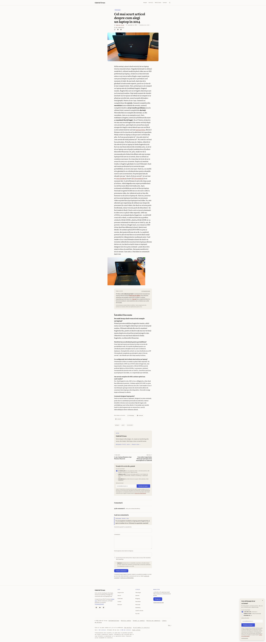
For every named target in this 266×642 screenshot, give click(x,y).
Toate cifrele (136, 630)
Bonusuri (120, 604)
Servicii (151, 2)
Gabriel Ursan (100, 2)
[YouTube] (99, 607)
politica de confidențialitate (140, 493)
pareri (123, 425)
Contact (165, 2)
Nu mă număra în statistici (141, 627)
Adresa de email (119, 483)
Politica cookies (126, 620)
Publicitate (158, 2)
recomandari (130, 425)
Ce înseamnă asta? (145, 291)
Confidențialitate (113, 620)
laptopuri (117, 425)
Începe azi (157, 599)
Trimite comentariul (121, 570)
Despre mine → (136, 444)
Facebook (141, 415)
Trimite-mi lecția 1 (143, 486)
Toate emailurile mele (158, 602)
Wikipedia (119, 444)
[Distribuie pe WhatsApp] (114, 29)
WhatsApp (131, 415)
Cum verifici (128, 627)
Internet (137, 595)
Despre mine (121, 592)
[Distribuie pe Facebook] (117, 29)
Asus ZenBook (121, 178)
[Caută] (169, 2)
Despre (145, 2)
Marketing (137, 607)
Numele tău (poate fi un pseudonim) (122, 527)
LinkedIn (119, 419)
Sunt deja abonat (244, 638)
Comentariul (117, 534)
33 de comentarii (119, 27)
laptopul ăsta (140, 130)
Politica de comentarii (153, 620)
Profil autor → (126, 444)
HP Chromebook (137, 178)
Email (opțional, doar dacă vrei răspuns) (123, 550)
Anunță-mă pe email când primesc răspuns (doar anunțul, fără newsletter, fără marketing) (133, 558)
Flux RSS (137, 613)
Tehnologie (117, 10)
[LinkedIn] (103, 607)
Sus (169, 625)
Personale (137, 604)
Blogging (137, 598)
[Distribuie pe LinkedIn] (120, 29)
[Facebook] (96, 607)
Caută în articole (139, 610)
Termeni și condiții (139, 620)
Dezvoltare (138, 601)
